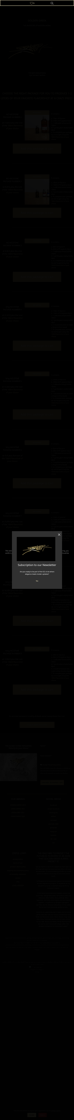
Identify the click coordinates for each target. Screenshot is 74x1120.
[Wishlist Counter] (31, 3)
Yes (37, 581)
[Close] (59, 534)
